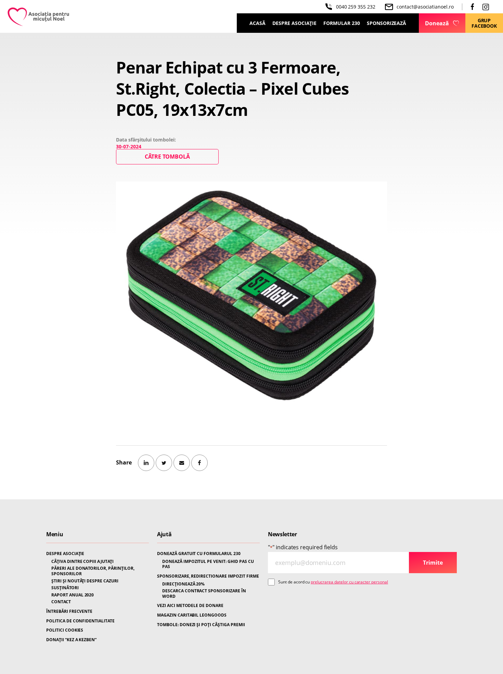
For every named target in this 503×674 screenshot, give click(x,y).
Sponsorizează (386, 23)
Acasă (257, 23)
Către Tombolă (167, 156)
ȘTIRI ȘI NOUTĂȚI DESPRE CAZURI (84, 581)
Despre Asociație (294, 23)
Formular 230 (341, 23)
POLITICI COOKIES (64, 630)
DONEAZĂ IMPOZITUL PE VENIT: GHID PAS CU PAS (208, 564)
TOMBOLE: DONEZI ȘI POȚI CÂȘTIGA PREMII (201, 625)
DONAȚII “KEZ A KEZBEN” (71, 640)
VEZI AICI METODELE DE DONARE (190, 605)
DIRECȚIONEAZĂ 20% (183, 584)
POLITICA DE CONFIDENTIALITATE (80, 621)
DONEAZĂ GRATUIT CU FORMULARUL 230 (199, 553)
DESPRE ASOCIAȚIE (65, 553)
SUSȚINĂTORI (65, 588)
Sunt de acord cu (333, 582)
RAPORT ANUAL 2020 (72, 595)
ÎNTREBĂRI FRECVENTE (69, 611)
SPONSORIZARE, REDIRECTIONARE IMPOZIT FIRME (208, 576)
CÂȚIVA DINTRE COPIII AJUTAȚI (82, 561)
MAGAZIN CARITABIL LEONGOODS (192, 615)
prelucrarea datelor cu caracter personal (349, 582)
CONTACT (61, 602)
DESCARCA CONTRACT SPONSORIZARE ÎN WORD (204, 593)
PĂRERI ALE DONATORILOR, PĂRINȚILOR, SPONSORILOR (92, 571)
